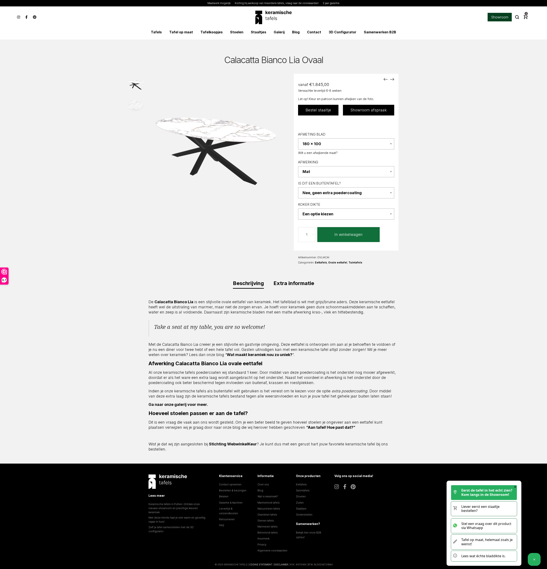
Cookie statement (260, 564)
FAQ (221, 525)
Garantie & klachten (231, 502)
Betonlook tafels (267, 532)
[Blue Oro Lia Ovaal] (386, 79)
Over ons (263, 484)
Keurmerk (263, 538)
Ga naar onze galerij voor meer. (178, 404)
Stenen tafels (265, 520)
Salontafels (303, 490)
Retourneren (227, 519)
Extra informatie (294, 283)
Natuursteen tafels (268, 508)
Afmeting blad (311, 134)
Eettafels (321, 262)
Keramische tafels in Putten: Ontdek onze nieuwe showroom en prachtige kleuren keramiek (174, 508)
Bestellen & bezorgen (232, 490)
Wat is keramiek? (267, 496)
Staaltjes (301, 508)
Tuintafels (355, 262)
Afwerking (308, 162)
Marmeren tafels (267, 526)
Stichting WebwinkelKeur (233, 444)
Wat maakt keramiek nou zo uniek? (259, 354)
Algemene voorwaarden (272, 550)
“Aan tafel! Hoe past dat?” (330, 427)
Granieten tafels (267, 514)
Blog (260, 490)
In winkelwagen (348, 234)
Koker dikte (309, 204)
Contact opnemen (230, 484)
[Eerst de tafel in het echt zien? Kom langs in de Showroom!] (534, 559)
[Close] (515, 487)
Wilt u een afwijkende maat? (318, 153)
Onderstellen (304, 514)
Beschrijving (248, 283)
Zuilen (300, 502)
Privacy (261, 544)
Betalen (223, 496)
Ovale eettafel (337, 262)
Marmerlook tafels (268, 502)
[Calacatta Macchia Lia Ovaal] (392, 79)
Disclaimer (281, 564)
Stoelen (301, 496)
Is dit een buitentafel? (319, 183)
